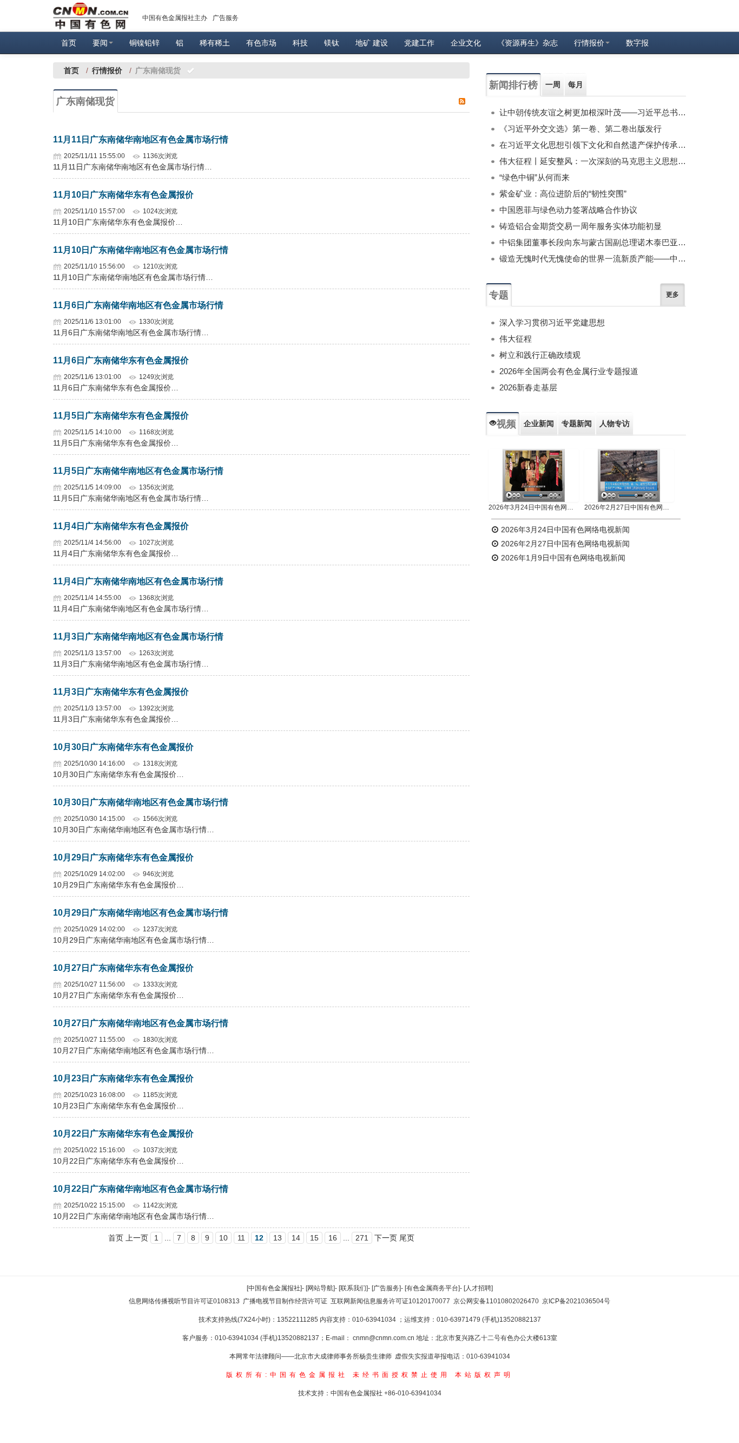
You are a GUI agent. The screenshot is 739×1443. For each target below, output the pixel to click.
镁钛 (331, 42)
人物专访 (614, 423)
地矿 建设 (371, 42)
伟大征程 (515, 338)
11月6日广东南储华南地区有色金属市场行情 (138, 305)
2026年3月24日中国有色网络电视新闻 (534, 507)
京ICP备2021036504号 (576, 1301)
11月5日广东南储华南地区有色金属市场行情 (138, 470)
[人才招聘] (478, 1288)
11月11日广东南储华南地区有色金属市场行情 (140, 139)
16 (332, 1237)
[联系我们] (353, 1288)
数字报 (637, 42)
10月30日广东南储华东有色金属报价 (123, 747)
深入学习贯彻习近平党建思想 (552, 322)
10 (223, 1237)
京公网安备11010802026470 (496, 1301)
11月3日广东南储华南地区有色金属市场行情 (138, 636)
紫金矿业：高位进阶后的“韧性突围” (562, 193)
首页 (68, 42)
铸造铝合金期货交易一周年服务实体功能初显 (580, 226)
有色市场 (261, 42)
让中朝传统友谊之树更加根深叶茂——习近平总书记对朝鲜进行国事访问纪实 (592, 112)
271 (361, 1237)
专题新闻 (577, 423)
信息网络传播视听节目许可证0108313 (184, 1301)
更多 (672, 294)
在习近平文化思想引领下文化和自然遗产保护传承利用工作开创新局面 (592, 144)
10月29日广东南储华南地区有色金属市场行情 (140, 912)
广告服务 (226, 18)
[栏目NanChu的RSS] (462, 100)
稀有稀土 (215, 42)
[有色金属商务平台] (432, 1288)
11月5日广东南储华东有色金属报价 (121, 415)
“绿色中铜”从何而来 (534, 177)
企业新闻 (539, 423)
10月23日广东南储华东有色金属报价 (123, 1078)
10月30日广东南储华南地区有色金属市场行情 (140, 802)
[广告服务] (386, 1288)
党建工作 (419, 42)
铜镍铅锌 (144, 42)
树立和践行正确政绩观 (539, 355)
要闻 (100, 42)
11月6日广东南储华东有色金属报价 (121, 360)
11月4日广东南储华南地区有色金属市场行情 (138, 581)
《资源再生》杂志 (527, 42)
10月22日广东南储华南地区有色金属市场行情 (140, 1188)
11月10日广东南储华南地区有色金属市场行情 (140, 249)
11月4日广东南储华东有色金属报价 (121, 526)
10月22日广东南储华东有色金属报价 (123, 1133)
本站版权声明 (484, 1375)
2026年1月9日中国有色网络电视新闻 (562, 557)
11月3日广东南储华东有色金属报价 (121, 691)
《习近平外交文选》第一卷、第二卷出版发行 (580, 128)
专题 (499, 295)
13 (277, 1237)
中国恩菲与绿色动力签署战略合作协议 (568, 209)
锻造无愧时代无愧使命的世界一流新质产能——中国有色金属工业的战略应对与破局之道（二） (592, 258)
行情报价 (589, 42)
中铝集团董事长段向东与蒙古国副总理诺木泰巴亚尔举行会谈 (592, 242)
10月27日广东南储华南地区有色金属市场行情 (140, 1023)
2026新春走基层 (528, 387)
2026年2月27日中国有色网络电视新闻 (629, 507)
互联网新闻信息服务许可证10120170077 (390, 1301)
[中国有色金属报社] (274, 1288)
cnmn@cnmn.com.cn (384, 1338)
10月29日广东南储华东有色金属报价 (123, 857)
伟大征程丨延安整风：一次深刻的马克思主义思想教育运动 (592, 161)
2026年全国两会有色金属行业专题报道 (568, 371)
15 (314, 1237)
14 (296, 1237)
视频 (506, 424)
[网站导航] (320, 1288)
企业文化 (466, 42)
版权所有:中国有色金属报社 (287, 1375)
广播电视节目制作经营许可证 (285, 1301)
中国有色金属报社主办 (174, 18)
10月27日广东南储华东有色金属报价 (123, 967)
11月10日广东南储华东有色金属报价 (123, 194)
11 (241, 1237)
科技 (300, 42)
